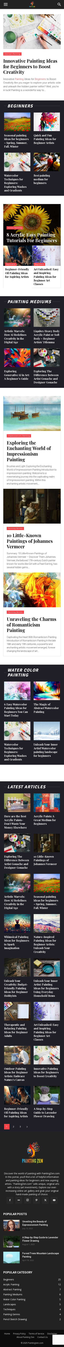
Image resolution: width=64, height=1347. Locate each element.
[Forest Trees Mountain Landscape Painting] (11, 1257)
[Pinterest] (36, 1200)
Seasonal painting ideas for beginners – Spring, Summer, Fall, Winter (46, 902)
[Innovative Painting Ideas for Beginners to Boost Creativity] (32, 31)
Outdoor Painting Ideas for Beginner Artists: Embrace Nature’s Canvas (16, 1074)
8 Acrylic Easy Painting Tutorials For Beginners (32, 237)
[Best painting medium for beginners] (47, 162)
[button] (5, 4)
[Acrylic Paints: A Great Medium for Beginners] (47, 802)
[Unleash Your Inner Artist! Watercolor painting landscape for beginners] (47, 731)
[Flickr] (18, 1200)
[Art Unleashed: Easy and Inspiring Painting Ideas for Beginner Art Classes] (46, 255)
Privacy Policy (19, 1333)
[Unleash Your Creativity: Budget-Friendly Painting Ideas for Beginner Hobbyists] (17, 967)
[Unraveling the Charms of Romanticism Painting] (32, 589)
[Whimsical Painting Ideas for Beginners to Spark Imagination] (17, 923)
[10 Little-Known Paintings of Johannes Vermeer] (32, 506)
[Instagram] (27, 1200)
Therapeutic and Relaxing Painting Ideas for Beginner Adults (16, 1030)
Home (7, 1333)
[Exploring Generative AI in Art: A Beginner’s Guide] (17, 357)
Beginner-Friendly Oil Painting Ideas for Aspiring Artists (17, 273)
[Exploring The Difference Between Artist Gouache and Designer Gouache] (47, 357)
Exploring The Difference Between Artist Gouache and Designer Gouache (46, 376)
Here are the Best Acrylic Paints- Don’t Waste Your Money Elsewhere (15, 821)
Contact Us (42, 1337)
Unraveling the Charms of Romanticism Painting (31, 624)
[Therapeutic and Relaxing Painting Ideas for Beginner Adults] (17, 1011)
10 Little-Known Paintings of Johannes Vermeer (30, 540)
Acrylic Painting (15, 228)
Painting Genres (15, 528)
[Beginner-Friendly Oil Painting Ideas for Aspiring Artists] (17, 255)
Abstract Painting (12, 54)
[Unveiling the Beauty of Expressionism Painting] (11, 1225)
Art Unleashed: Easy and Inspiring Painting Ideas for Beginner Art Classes (46, 277)
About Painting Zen (25, 1337)
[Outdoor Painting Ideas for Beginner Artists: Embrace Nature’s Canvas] (17, 1055)
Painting (19, 79)
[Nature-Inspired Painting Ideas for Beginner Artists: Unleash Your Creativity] (47, 923)
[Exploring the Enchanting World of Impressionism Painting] (32, 413)
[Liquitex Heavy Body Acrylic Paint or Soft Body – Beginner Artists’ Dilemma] (47, 317)
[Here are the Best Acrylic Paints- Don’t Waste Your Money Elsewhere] (17, 802)
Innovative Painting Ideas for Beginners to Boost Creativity (30, 66)
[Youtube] (54, 1200)
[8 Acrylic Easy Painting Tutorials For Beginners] (32, 224)
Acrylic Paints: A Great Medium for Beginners (45, 819)
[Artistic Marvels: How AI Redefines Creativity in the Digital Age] (17, 317)
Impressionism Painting (19, 436)
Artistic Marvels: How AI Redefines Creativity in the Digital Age (15, 902)
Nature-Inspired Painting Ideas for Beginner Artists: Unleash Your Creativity (45, 944)
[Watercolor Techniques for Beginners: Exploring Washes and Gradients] (17, 162)
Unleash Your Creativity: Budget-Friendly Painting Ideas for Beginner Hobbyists (16, 988)
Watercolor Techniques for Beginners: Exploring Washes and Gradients (15, 183)
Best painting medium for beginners (42, 179)
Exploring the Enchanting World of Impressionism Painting (29, 451)
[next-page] (27, 1126)
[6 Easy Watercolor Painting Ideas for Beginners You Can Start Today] (17, 691)
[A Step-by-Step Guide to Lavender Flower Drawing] (47, 1095)
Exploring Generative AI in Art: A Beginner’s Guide (16, 374)
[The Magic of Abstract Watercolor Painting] (47, 691)
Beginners (40, 79)
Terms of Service (36, 1333)
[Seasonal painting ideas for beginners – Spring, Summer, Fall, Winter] (17, 122)
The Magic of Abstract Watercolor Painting (46, 708)
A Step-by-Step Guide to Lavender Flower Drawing (45, 1112)
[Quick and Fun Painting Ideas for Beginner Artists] (47, 122)
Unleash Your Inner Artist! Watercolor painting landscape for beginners (46, 750)
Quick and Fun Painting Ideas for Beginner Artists (45, 139)
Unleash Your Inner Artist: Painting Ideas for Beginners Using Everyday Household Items (46, 988)
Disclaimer (52, 1333)
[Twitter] (45, 1200)
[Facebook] (10, 1200)
